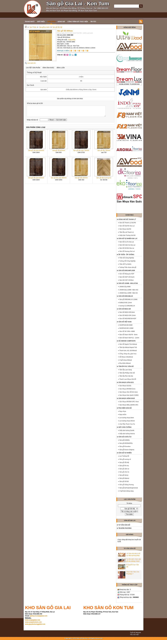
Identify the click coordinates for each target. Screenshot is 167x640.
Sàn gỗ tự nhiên (44, 27)
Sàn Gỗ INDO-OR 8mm (127, 312)
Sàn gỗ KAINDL (124, 440)
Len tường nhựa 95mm (127, 421)
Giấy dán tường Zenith (126, 430)
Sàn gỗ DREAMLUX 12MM (128, 299)
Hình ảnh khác (48, 68)
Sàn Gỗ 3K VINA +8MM (127, 331)
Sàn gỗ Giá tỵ (123, 475)
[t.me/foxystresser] (32, 9)
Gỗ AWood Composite (127, 341)
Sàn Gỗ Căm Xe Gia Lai (127, 245)
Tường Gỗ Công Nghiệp (127, 261)
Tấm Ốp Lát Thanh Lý (126, 232)
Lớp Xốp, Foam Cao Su (127, 424)
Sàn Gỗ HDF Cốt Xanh (126, 277)
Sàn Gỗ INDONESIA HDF (127, 318)
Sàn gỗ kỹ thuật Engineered (128, 488)
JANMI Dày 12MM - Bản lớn (128, 293)
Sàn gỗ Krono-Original (126, 450)
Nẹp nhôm (122, 414)
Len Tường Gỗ (124, 456)
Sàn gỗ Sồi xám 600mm (36, 178)
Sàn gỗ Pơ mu (124, 465)
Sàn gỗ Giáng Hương (126, 485)
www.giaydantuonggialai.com (35, 624)
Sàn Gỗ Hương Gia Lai (127, 251)
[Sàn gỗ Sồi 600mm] (40, 60)
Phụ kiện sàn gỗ (125, 408)
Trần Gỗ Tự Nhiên (125, 264)
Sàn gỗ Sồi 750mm (103, 150)
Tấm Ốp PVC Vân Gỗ (126, 366)
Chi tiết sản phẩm (33, 68)
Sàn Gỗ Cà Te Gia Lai (126, 242)
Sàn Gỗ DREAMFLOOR (126, 270)
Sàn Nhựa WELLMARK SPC (128, 405)
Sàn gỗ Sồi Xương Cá (103, 178)
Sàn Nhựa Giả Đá (125, 386)
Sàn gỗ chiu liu (124, 472)
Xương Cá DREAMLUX (127, 306)
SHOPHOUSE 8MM (125, 325)
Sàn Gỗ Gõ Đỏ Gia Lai (126, 248)
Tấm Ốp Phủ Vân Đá (126, 376)
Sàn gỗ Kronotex (124, 446)
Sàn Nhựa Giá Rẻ (125, 229)
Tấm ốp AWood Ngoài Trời (128, 347)
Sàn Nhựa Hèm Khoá (126, 398)
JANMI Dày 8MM (124, 286)
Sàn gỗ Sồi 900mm (58, 150)
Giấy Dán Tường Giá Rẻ (127, 235)
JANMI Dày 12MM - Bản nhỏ (128, 290)
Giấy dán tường (124, 427)
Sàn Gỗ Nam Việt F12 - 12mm (129, 338)
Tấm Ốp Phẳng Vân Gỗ (127, 373)
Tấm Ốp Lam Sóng (125, 370)
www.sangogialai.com (32, 620)
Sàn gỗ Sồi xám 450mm (59, 178)
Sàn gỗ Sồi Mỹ (57, 27)
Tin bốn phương (124, 528)
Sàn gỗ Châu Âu (124, 437)
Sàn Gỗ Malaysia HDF (126, 274)
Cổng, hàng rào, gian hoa (127, 354)
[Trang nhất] (26, 27)
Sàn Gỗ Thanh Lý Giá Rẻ (127, 223)
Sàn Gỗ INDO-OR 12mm (127, 315)
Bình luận (61, 68)
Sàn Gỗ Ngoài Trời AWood (128, 344)
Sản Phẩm (32, 27)
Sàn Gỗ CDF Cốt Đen (126, 280)
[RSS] (140, 21)
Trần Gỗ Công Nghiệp (126, 258)
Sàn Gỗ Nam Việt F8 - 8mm (128, 334)
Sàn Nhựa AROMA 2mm (127, 389)
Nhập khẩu (71, 40)
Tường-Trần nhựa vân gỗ (127, 267)
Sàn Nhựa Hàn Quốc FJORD (129, 395)
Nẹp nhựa (122, 411)
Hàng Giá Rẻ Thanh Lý (127, 219)
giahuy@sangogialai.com (38, 616)
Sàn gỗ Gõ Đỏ (124, 481)
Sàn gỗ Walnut (124, 478)
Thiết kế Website (135, 632)
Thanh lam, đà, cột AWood (128, 350)
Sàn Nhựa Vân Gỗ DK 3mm (128, 392)
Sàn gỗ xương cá (125, 459)
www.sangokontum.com (33, 622)
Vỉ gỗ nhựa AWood (125, 360)
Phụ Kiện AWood (125, 363)
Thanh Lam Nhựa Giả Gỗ (127, 379)
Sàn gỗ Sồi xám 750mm (81, 150)
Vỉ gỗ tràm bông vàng (126, 491)
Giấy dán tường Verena (127, 434)
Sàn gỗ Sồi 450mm (81, 178)
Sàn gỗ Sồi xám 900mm (36, 150)
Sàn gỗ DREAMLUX (125, 296)
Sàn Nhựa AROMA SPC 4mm (129, 402)
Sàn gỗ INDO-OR (124, 309)
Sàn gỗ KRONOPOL (126, 443)
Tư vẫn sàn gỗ (124, 525)
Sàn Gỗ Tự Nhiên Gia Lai (127, 238)
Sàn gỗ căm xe (124, 469)
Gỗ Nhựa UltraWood (126, 357)
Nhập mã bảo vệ (32, 120)
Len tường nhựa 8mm (126, 418)
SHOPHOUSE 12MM (126, 328)
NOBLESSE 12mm (125, 302)
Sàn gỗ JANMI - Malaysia (128, 283)
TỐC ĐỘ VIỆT (134, 634)
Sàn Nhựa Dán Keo (126, 382)
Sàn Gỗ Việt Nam (124, 322)
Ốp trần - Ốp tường (126, 254)
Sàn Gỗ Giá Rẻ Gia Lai (126, 226)
